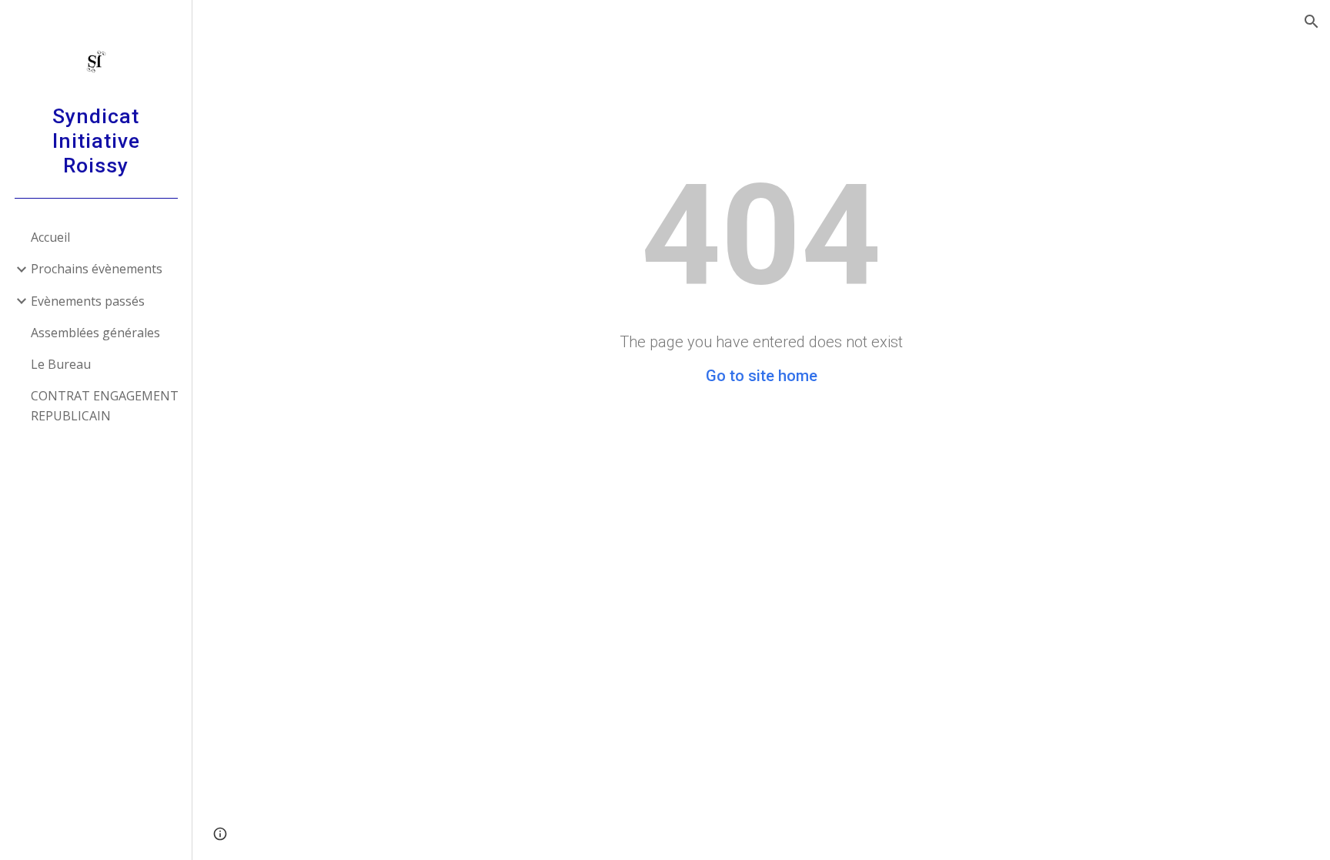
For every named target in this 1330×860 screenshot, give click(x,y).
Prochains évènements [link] (96, 268)
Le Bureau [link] (61, 364)
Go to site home (761, 375)
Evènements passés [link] (88, 301)
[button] (1311, 21)
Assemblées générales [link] (95, 332)
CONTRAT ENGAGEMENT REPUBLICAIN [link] (105, 405)
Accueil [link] (50, 237)
